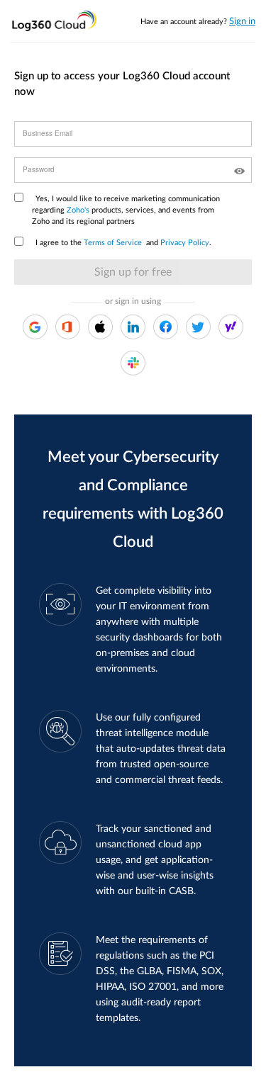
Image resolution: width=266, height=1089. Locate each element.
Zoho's (78, 210)
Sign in (242, 21)
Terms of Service (113, 243)
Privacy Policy (184, 243)
